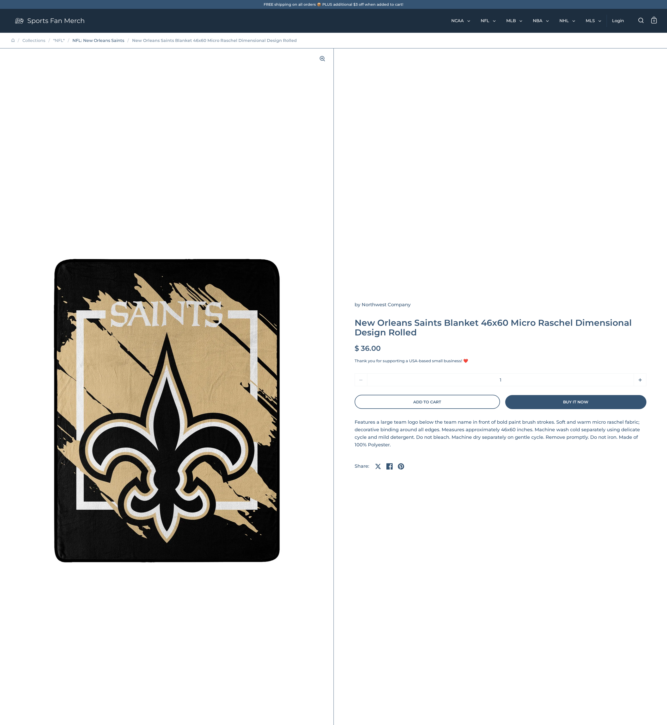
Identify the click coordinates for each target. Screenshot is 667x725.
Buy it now (575, 402)
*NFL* (59, 40)
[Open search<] (641, 20)
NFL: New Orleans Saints (98, 40)
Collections (33, 40)
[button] (640, 379)
